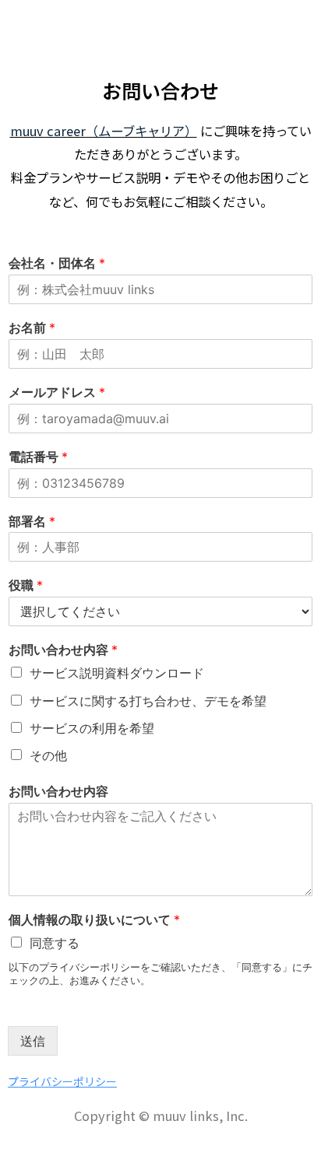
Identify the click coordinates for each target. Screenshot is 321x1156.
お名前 (32, 327)
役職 (26, 585)
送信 (32, 1041)
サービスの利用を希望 (92, 728)
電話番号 (38, 456)
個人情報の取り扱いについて (94, 919)
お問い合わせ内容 (63, 649)
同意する (54, 943)
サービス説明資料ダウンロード (117, 673)
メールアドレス (57, 392)
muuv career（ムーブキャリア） (103, 130)
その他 (48, 755)
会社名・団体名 (57, 263)
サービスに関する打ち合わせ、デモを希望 (148, 701)
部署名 (32, 521)
